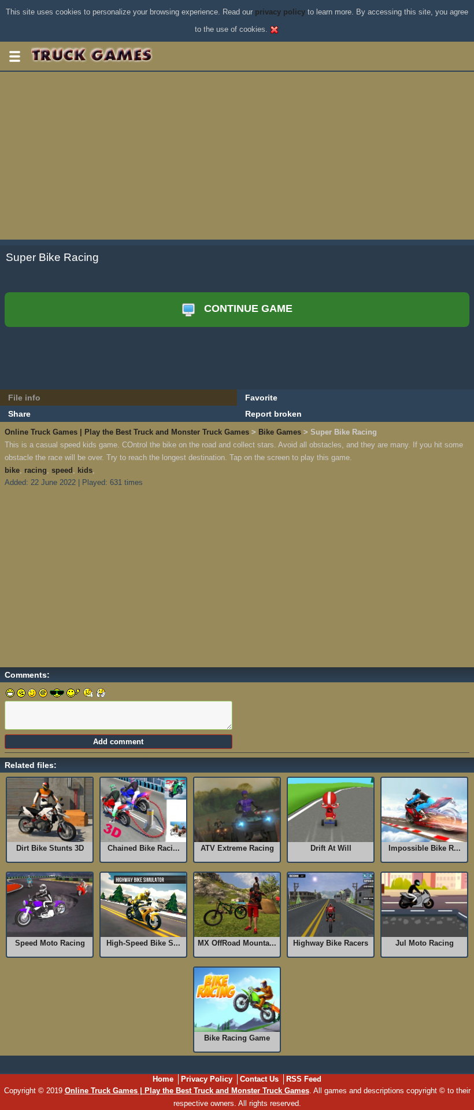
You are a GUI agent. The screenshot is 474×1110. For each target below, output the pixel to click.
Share (19, 413)
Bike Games (279, 432)
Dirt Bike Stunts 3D (50, 848)
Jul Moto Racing (424, 943)
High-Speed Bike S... (143, 943)
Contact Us (259, 1079)
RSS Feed (303, 1079)
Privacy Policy (206, 1079)
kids (84, 470)
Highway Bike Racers (330, 943)
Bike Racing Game (237, 1038)
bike (12, 470)
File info (24, 397)
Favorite (261, 397)
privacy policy (280, 12)
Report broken (273, 413)
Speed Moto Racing (50, 943)
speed (62, 470)
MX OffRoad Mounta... (237, 943)
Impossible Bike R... (424, 848)
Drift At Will (330, 848)
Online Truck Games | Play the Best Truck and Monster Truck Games (127, 432)
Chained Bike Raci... (144, 848)
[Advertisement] (237, 159)
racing (35, 470)
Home (163, 1079)
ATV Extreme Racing (237, 848)
